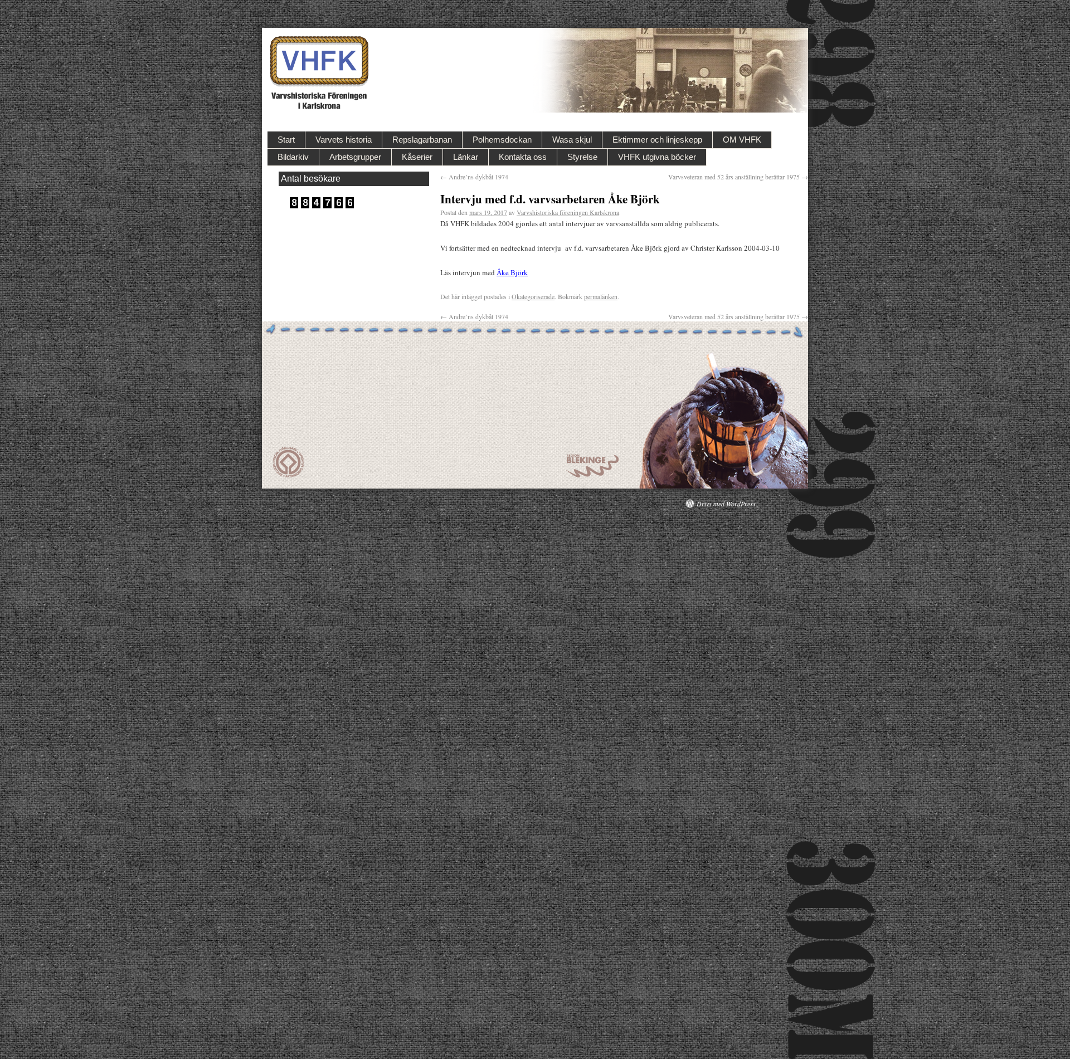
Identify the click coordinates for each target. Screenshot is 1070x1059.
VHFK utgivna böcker (657, 157)
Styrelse (582, 157)
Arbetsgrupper (355, 157)
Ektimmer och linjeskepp (657, 139)
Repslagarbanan (422, 139)
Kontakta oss (523, 157)
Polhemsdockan (502, 139)
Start (286, 139)
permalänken (600, 296)
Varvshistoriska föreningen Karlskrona (568, 212)
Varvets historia (343, 139)
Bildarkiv (293, 157)
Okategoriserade (533, 296)
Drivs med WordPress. (727, 503)
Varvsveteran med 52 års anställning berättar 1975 (738, 176)
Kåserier (417, 157)
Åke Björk (512, 272)
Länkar (465, 157)
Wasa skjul (572, 139)
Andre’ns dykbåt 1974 (474, 176)
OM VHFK (742, 139)
